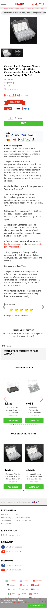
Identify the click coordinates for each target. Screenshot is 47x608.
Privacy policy (6, 517)
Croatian (37, 585)
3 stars (21, 309)
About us (4, 515)
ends (19, 244)
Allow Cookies (36, 605)
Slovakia (36, 594)
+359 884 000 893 (36, 8)
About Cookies (6, 523)
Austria (25, 585)
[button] (11, 424)
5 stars (31, 309)
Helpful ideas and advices (10, 535)
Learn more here (18, 602)
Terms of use (6, 520)
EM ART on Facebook (14, 547)
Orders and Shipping (23, 520)
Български (13, 581)
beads (7, 244)
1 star (11, 309)
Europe (36, 589)
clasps (13, 244)
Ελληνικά (26, 581)
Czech (13, 589)
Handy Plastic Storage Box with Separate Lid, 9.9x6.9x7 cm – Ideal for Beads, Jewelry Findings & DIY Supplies (13, 410)
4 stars (26, 309)
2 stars (16, 309)
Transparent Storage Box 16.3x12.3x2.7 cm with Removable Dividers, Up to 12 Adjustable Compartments (34, 410)
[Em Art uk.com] (15, 4)
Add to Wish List (12, 89)
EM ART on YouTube (13, 551)
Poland (23, 594)
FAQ (17, 515)
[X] (2, 600)
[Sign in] (36, 3)
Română (39, 581)
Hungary (25, 589)
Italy (13, 594)
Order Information (23, 517)
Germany (13, 585)
